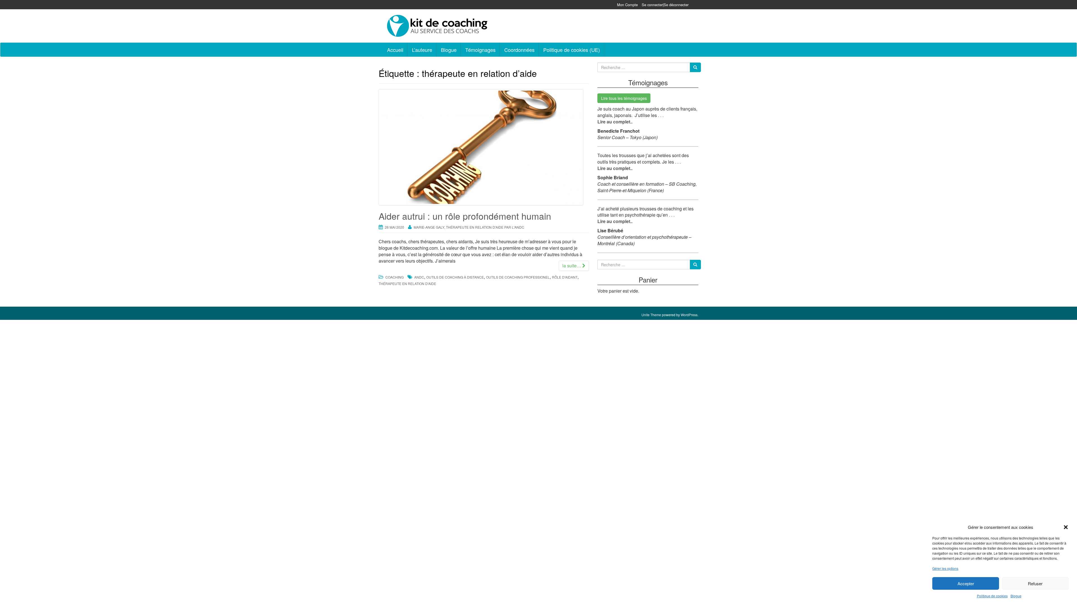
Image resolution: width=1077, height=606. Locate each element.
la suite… (572, 265)
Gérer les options (945, 568)
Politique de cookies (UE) (571, 49)
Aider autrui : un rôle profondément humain (465, 215)
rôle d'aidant (564, 277)
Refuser (1035, 583)
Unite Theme (651, 314)
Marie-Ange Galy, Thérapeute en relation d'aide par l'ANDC (469, 227)
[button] (1066, 527)
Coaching (394, 277)
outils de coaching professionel (518, 277)
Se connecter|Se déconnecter (665, 4)
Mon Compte (627, 4)
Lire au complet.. (614, 121)
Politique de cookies (992, 595)
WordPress (689, 314)
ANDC (419, 277)
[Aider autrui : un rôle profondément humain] (484, 147)
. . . (660, 115)
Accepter (966, 583)
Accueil (395, 49)
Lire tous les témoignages (624, 98)
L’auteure (422, 49)
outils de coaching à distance (455, 277)
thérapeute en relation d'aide (407, 283)
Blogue (1016, 595)
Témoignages (480, 49)
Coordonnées (519, 49)
